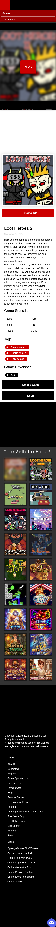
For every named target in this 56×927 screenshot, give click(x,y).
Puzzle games (18, 353)
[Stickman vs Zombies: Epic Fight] (15, 594)
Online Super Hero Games (21, 862)
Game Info (30, 212)
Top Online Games (17, 821)
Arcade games (18, 347)
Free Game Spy (15, 816)
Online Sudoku (15, 881)
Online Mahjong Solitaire (20, 872)
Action (10, 835)
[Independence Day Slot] (40, 594)
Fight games (17, 359)
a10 (13, 375)
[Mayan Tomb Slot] (15, 644)
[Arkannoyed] (15, 494)
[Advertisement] (28, 132)
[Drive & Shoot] (40, 494)
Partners (11, 807)
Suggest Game (15, 773)
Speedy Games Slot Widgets (22, 848)
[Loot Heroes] (15, 469)
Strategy (11, 830)
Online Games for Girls (19, 867)
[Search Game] (51, 6)
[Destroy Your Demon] (40, 519)
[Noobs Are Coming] (15, 519)
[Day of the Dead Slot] (15, 669)
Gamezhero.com (38, 735)
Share (31, 395)
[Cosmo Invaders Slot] (40, 619)
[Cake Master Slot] (40, 669)
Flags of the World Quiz (19, 858)
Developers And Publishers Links (25, 811)
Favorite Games (15, 797)
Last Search (13, 826)
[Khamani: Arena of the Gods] (40, 569)
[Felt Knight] (15, 569)
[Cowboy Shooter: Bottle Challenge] (15, 544)
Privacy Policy (15, 783)
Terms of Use (14, 788)
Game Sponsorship (17, 778)
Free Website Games (18, 802)
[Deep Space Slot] (40, 644)
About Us (12, 764)
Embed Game (30, 384)
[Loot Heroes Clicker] (40, 469)
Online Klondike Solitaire (20, 877)
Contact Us (13, 769)
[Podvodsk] (40, 544)
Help (10, 792)
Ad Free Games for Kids (20, 853)
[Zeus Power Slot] (15, 619)
